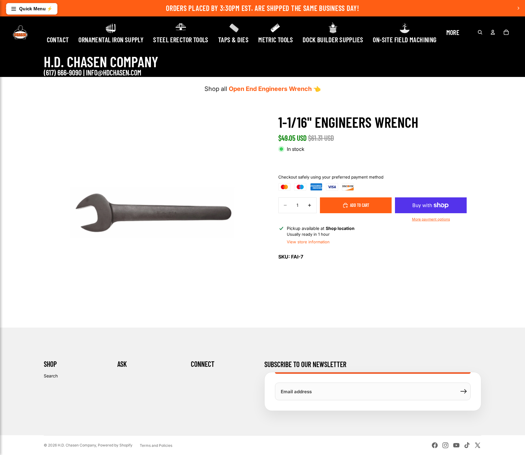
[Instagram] (445, 445)
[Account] (492, 32)
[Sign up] (464, 391)
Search (51, 375)
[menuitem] (453, 32)
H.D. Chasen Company (77, 445)
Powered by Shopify (115, 445)
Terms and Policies (156, 445)
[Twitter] (477, 445)
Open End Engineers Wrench (270, 88)
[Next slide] (518, 8)
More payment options (431, 219)
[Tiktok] (467, 445)
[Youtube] (456, 445)
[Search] (480, 32)
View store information (308, 241)
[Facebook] (434, 445)
